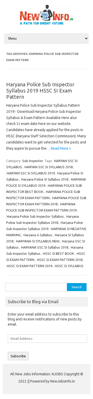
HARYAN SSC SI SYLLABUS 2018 (49, 167)
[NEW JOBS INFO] (46, 24)
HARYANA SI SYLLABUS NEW (37, 241)
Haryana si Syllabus (38, 235)
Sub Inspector (32, 161)
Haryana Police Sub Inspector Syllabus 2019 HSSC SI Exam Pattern (40, 90)
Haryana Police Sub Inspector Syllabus (35, 216)
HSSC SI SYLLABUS (69, 266)
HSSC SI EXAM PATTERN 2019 (29, 266)
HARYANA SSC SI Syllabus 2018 (44, 247)
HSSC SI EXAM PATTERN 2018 (59, 259)
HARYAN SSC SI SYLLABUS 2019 (31, 173)
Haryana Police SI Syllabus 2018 (44, 179)
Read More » (61, 148)
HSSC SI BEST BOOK (58, 253)
